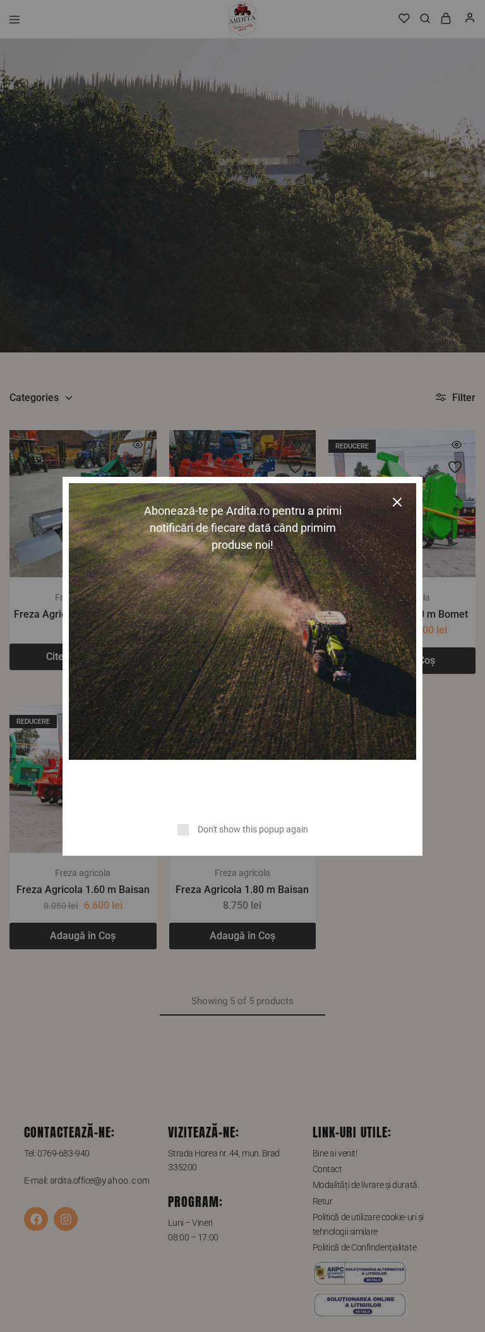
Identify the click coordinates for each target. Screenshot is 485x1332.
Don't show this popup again (253, 829)
